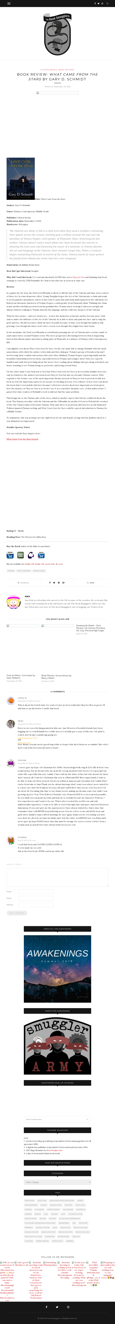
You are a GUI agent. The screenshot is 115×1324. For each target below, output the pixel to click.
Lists (63, 1214)
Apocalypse (29, 1200)
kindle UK (39, 564)
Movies (43, 1218)
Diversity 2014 (56, 1205)
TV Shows (29, 1241)
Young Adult (57, 1241)
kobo (53, 564)
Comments (23, 582)
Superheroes (63, 1236)
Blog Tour (42, 1200)
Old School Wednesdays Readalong (40, 1223)
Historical (80, 1209)
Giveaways (39, 1209)
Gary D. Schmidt (24, 571)
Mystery (52, 1218)
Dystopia (68, 1205)
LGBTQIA (54, 1214)
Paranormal (64, 1223)
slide (55, 1227)
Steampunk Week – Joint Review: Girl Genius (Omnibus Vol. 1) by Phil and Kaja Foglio (90, 628)
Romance (29, 1227)
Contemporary (31, 1205)
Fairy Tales (80, 1205)
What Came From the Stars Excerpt (22, 439)
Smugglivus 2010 (80, 1227)
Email (9, 898)
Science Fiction (42, 1227)
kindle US (29, 564)
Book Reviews (66, 70)
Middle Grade (39, 571)
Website (10, 905)
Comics (80, 1200)
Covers (44, 1205)
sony (60, 564)
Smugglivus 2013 (65, 1232)
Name (9, 891)
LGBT (46, 1214)
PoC (74, 1223)
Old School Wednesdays (69, 1218)
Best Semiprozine (55, 1150)
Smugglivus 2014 (82, 1232)
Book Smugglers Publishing (62, 1200)
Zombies (69, 1241)
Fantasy (11, 571)
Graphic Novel (53, 1209)
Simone (22, 760)
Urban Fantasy (42, 1241)
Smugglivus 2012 (48, 1232)
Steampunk (50, 1236)
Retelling (83, 1223)
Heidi (20, 721)
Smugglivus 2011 (31, 1232)
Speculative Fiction (33, 1236)
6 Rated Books (49, 70)
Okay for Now (78, 277)
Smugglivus (65, 1227)
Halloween (68, 1209)
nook (47, 564)
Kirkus (38, 1214)
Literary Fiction (75, 1214)
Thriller (76, 1236)
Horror (28, 1214)
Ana (92, 583)
